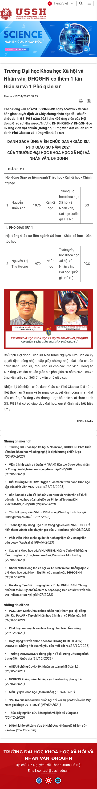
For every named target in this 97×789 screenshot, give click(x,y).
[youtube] (48, 780)
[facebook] (39, 780)
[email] (58, 780)
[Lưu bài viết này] (89, 101)
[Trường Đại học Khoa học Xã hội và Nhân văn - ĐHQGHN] (6, 13)
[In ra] (81, 101)
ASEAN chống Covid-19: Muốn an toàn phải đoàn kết (44, 666)
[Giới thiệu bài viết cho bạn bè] (75, 101)
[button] (58, 3)
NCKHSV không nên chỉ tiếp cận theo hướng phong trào (46, 679)
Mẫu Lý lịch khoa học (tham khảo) (31, 692)
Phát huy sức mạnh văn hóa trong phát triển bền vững (45, 628)
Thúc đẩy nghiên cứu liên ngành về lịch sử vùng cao (43, 713)
